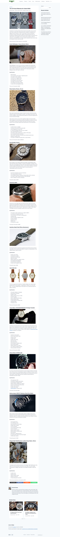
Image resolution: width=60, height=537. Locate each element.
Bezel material (13, 388)
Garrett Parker (12, 10)
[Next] (36, 510)
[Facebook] (9, 535)
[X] (11, 535)
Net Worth (48, 1)
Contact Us (28, 534)
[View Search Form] (51, 1)
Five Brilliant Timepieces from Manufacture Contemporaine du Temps (30, 513)
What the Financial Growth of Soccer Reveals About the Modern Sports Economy (46, 19)
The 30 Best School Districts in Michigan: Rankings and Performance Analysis (46, 33)
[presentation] (16, 506)
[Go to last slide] (10, 510)
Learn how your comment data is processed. (30, 528)
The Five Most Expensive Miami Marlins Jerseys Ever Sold (46, 14)
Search (42, 6)
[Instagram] (12, 535)
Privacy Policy (33, 534)
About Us (25, 534)
